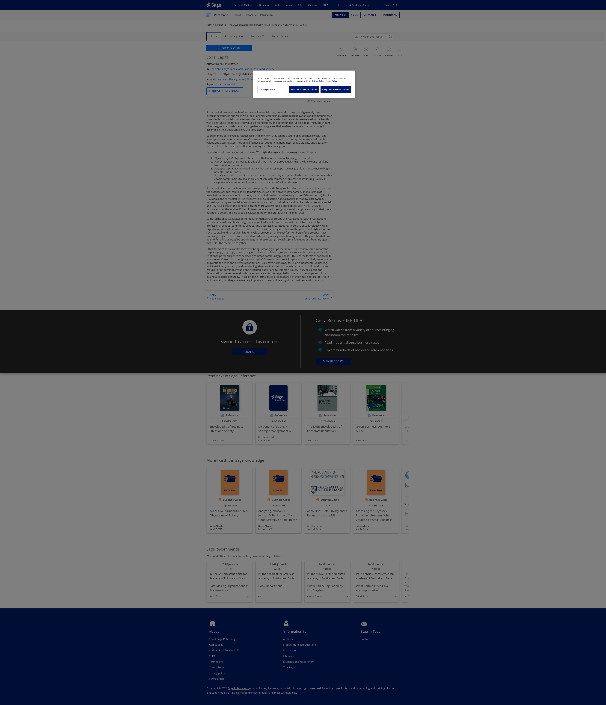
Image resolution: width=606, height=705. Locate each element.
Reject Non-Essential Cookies (304, 89)
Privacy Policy (318, 81)
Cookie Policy (331, 81)
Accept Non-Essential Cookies (335, 89)
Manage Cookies (268, 89)
